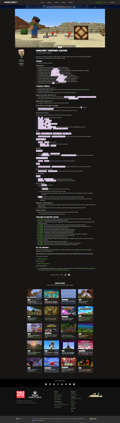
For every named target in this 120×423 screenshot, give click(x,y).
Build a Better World (57, 406)
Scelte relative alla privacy (39, 420)
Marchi (64, 418)
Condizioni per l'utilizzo (58, 418)
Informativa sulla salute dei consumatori (46, 418)
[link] (46, 384)
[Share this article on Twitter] (62, 275)
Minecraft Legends (57, 397)
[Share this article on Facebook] (69, 275)
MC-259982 (40, 225)
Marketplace (73, 393)
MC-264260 (40, 231)
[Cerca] (106, 2)
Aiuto (72, 400)
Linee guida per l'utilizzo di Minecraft (22, 402)
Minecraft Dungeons (58, 396)
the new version (85, 89)
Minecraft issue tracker (43, 263)
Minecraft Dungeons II (58, 394)
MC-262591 (40, 226)
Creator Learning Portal (58, 403)
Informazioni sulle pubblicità (72, 418)
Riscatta (72, 411)
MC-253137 (40, 222)
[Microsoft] (93, 418)
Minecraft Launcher (81, 249)
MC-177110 (40, 220)
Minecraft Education (57, 399)
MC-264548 (40, 232)
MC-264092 (40, 229)
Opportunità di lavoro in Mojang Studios (61, 404)
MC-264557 (40, 234)
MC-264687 (40, 243)
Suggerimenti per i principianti (76, 398)
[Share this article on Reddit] (65, 275)
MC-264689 (40, 244)
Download (72, 404)
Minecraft (56, 393)
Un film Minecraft (57, 407)
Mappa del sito (73, 403)
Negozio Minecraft (74, 394)
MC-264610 (40, 238)
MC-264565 (40, 235)
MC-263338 (40, 228)
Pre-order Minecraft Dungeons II (63, 7)
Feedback (72, 401)
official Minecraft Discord (63, 270)
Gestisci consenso (33, 402)
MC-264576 (40, 237)
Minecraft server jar (42, 258)
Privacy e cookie (35, 418)
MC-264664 (40, 241)
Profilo (72, 409)
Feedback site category (88, 268)
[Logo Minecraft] (11, 2)
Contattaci (72, 406)
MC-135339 (40, 219)
